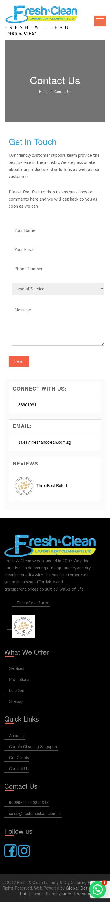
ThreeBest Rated (51, 485)
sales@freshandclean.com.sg (44, 442)
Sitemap (16, 701)
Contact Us (19, 768)
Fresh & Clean (37, 27)
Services (16, 668)
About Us (17, 735)
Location (16, 690)
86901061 (27, 404)
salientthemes (76, 893)
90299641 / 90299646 (29, 802)
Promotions (19, 679)
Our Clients (19, 757)
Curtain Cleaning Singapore (33, 746)
